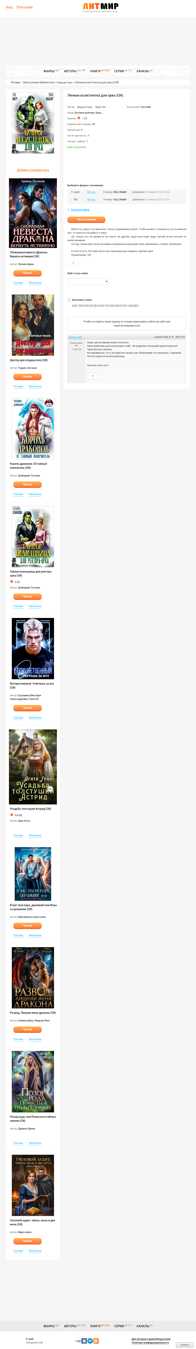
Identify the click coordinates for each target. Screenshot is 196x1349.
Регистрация (24, 7)
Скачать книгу (80, 209)
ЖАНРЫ (49, 71)
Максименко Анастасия (32, 916)
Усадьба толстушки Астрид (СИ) (30, 808)
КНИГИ (95, 71)
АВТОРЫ (70, 71)
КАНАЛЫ (143, 71)
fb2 (76, 199)
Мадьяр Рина (64, 82)
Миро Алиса (25, 1232)
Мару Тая (100, 107)
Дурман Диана (26, 1128)
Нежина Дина (25, 1020)
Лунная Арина (26, 264)
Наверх (184, 1344)
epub (76, 192)
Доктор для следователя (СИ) (29, 360)
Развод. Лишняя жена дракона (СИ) (33, 1012)
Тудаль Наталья (27, 367)
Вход (9, 7)
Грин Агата (24, 820)
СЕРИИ (119, 71)
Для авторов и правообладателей (151, 1339)
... (103, 112)
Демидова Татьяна (29, 475)
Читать (27, 273)
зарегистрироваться (127, 325)
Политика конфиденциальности (150, 1342)
